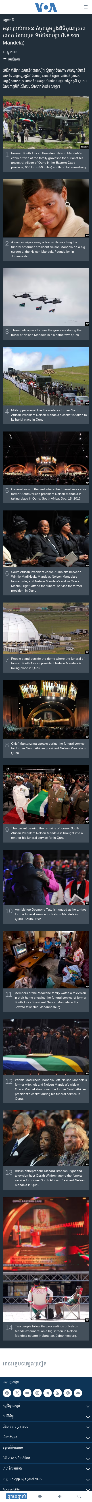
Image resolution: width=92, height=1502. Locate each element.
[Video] (40, 1496)
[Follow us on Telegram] (47, 1393)
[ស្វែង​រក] (79, 1496)
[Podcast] (67, 1393)
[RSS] (57, 1393)
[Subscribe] (78, 1393)
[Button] (11, 60)
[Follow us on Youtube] (27, 1393)
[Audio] (59, 1496)
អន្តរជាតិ (8, 20)
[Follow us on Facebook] (7, 1393)
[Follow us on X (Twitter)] (17, 1393)
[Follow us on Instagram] (37, 1393)
